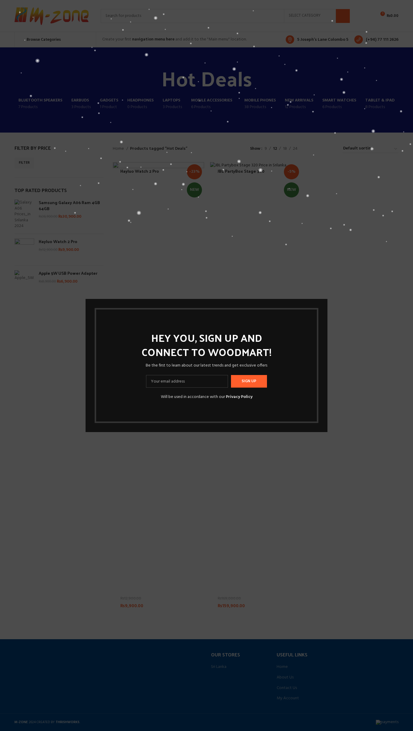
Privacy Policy (239, 396)
